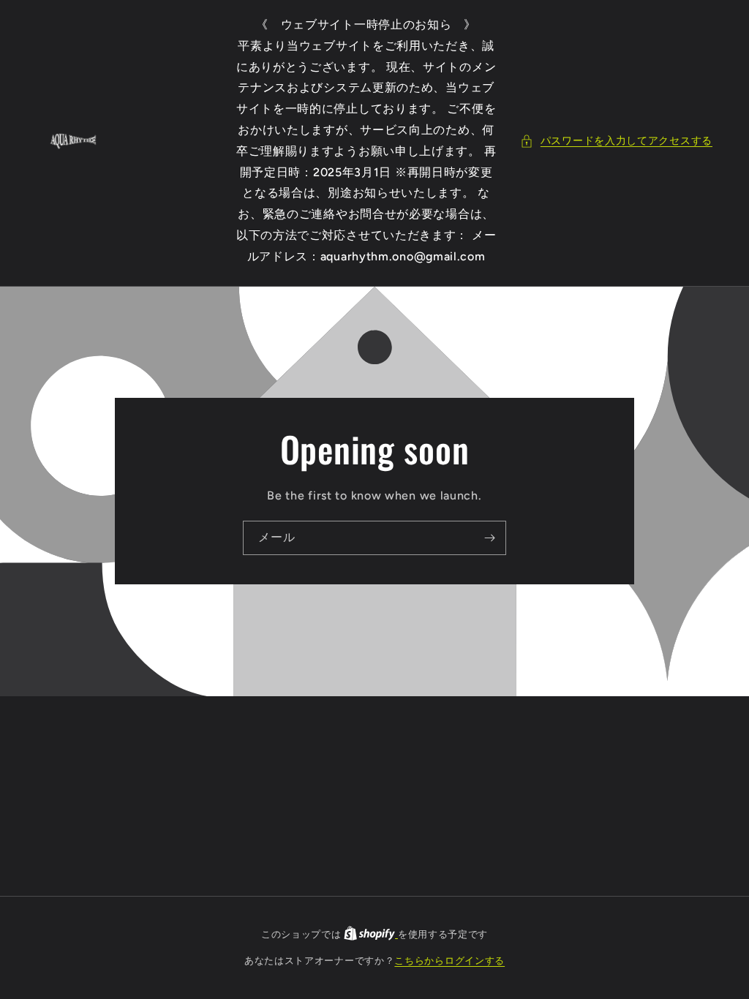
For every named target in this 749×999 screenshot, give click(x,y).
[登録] (489, 538)
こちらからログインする (449, 960)
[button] (616, 141)
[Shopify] (371, 934)
